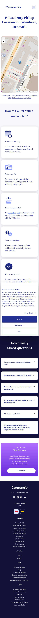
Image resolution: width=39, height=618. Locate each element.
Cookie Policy (19, 600)
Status (19, 505)
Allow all (19, 319)
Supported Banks (19, 605)
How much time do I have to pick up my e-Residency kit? (17, 388)
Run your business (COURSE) (19, 580)
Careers (19, 558)
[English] (16, 511)
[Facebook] (18, 497)
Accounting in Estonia (19, 525)
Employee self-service (19, 503)
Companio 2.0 (19, 523)
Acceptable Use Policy (19, 592)
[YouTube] (25, 497)
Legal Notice (19, 594)
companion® (19, 536)
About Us (19, 555)
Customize (18, 325)
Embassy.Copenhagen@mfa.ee (21, 98)
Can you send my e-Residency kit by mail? (17, 375)
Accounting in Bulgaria (19, 531)
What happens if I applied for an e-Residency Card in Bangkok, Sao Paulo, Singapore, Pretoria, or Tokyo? (17, 427)
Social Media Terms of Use (19, 602)
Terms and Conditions (19, 589)
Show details (29, 313)
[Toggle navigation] (33, 7)
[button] (19, 62)
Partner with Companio (20, 577)
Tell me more (21, 470)
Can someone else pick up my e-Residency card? (17, 363)
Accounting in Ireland (19, 533)
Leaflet (19, 92)
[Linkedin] (21, 497)
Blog (19, 570)
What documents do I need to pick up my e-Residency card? (18, 401)
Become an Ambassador (19, 575)
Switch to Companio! (19, 546)
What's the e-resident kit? (12, 414)
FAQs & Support (19, 567)
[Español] (22, 511)
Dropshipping (19, 544)
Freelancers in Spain (19, 528)
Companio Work (20, 541)
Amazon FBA (19, 539)
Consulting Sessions (20, 572)
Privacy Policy (19, 597)
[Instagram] (14, 497)
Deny (19, 331)
